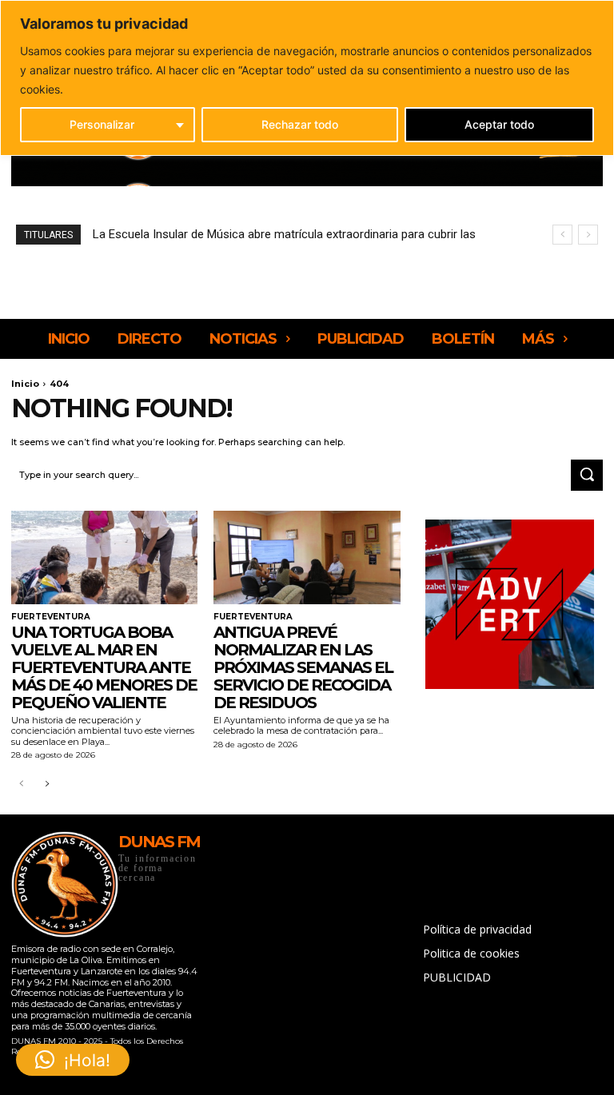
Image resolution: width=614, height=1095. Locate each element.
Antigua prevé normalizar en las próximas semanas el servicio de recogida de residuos (303, 667)
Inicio (25, 383)
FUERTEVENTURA (50, 617)
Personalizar (102, 124)
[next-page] (47, 784)
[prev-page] (21, 784)
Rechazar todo (299, 124)
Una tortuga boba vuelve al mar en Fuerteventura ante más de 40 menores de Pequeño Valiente (104, 667)
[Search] (587, 476)
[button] (73, 1060)
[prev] (562, 235)
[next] (588, 235)
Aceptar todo (499, 124)
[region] (307, 78)
